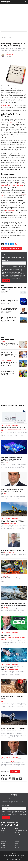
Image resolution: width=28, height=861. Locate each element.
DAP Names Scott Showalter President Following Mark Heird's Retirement (9, 310)
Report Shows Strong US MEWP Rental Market (12, 697)
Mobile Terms (8, 278)
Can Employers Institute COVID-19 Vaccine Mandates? (9, 344)
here (21, 170)
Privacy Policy (17, 278)
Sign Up (6, 280)
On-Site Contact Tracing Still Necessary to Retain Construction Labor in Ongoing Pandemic (9, 364)
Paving (2, 351)
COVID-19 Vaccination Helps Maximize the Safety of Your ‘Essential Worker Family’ (9, 354)
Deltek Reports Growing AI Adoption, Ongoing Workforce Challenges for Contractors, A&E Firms (9, 300)
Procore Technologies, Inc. (11, 669)
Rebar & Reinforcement (7, 548)
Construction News (14, 41)
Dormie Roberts (9, 54)
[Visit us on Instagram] (10, 778)
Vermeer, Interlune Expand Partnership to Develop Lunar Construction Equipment (13, 729)
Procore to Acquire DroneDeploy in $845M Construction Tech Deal (13, 666)
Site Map (20, 857)
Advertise (13, 855)
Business (3, 41)
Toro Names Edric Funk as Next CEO (11, 759)
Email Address (6, 260)
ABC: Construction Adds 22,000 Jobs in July (10, 290)
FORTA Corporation (9, 552)
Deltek (6, 462)
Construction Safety (7, 360)
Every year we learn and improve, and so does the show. (13, 580)
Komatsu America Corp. (10, 523)
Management (4, 576)
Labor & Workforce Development (9, 369)
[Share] (6, 244)
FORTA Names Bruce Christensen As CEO (12, 550)
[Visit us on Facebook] (2, 778)
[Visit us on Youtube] (17, 778)
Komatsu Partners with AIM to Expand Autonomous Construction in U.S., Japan (9, 319)
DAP (5, 493)
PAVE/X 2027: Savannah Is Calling (10, 577)
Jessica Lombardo (10, 210)
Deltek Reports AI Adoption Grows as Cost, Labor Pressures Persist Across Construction (13, 604)
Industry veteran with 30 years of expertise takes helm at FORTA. (13, 554)
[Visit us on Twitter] (6, 778)
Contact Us (7, 855)
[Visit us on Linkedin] (13, 778)
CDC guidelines (13, 122)
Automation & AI (5, 602)
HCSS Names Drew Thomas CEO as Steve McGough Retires (13, 634)
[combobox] (14, 35)
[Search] (22, 2)
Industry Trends (5, 456)
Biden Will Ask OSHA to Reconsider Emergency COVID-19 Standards (8, 373)
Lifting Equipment (5, 694)
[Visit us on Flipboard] (20, 778)
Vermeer (6, 732)
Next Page (15, 771)
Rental (3, 341)
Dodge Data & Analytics (7, 105)
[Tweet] (12, 244)
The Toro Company (9, 761)
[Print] (2, 244)
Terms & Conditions (12, 857)
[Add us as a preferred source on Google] (16, 244)
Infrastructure (5, 726)
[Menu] (25, 2)
